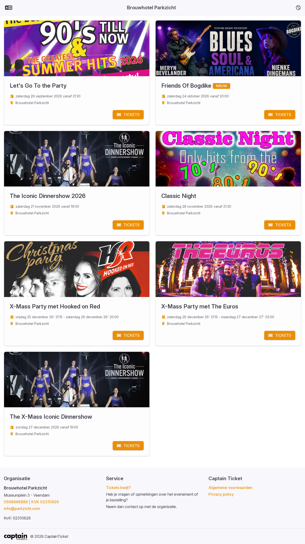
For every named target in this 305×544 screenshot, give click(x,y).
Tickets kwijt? (118, 487)
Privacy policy (221, 494)
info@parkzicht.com (22, 508)
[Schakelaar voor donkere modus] (298, 7)
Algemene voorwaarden (230, 487)
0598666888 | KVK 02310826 (31, 501)
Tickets (131, 114)
